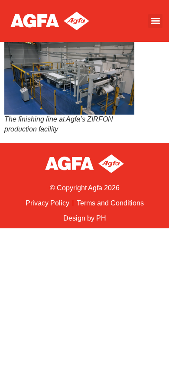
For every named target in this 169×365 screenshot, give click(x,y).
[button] (155, 21)
